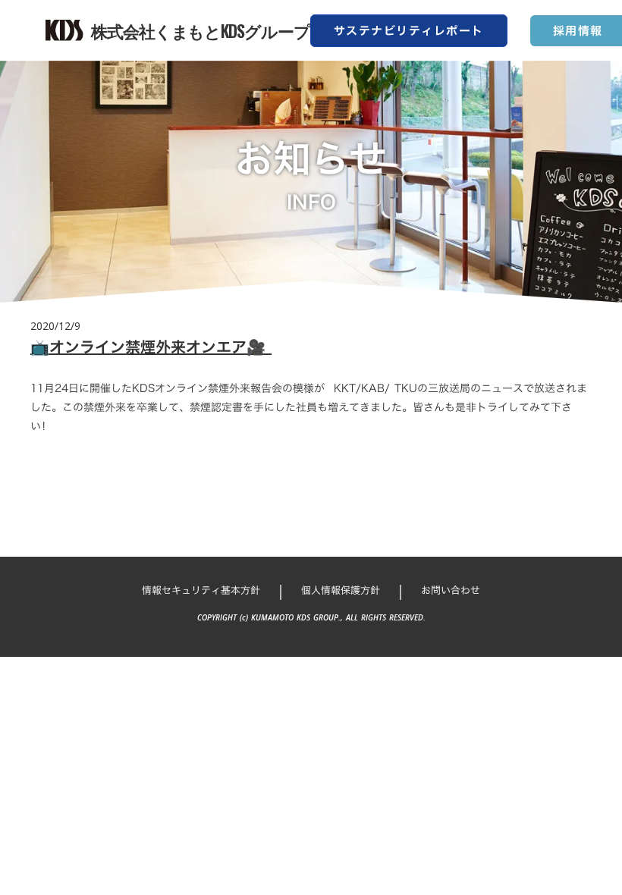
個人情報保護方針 (340, 590)
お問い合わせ (450, 590)
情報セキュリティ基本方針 (201, 590)
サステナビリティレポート (409, 30)
